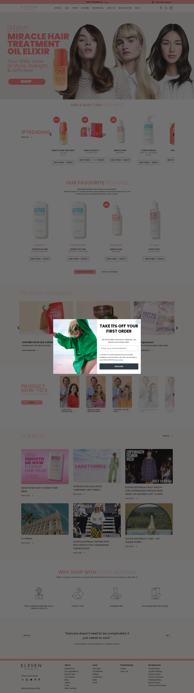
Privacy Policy (118, 360)
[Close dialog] (138, 322)
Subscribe (119, 366)
